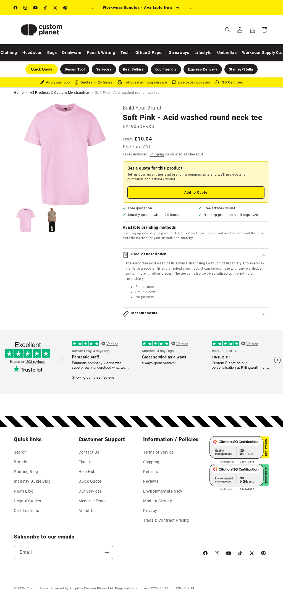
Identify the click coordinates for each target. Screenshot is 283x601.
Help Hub (87, 471)
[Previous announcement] (92, 7)
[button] (228, 30)
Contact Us (88, 452)
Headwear (32, 52)
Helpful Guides (27, 501)
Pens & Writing (101, 52)
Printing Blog (26, 471)
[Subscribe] (107, 552)
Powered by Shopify (66, 588)
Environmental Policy (162, 491)
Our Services (90, 491)
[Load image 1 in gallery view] (25, 220)
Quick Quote (89, 481)
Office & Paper (149, 52)
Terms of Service (158, 452)
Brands (20, 462)
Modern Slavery (157, 501)
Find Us (85, 462)
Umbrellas (227, 52)
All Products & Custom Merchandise (59, 93)
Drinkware (71, 52)
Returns (150, 471)
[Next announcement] (191, 7)
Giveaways (179, 52)
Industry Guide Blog (32, 481)
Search (20, 452)
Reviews (150, 481)
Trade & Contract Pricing (166, 520)
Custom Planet (38, 588)
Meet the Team (92, 501)
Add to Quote (195, 192)
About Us (87, 510)
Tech (125, 52)
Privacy (150, 510)
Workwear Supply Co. (262, 52)
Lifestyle (203, 52)
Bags (52, 52)
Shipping (157, 154)
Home (18, 93)
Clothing (9, 52)
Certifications (26, 510)
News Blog (23, 491)
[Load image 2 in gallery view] (52, 220)
